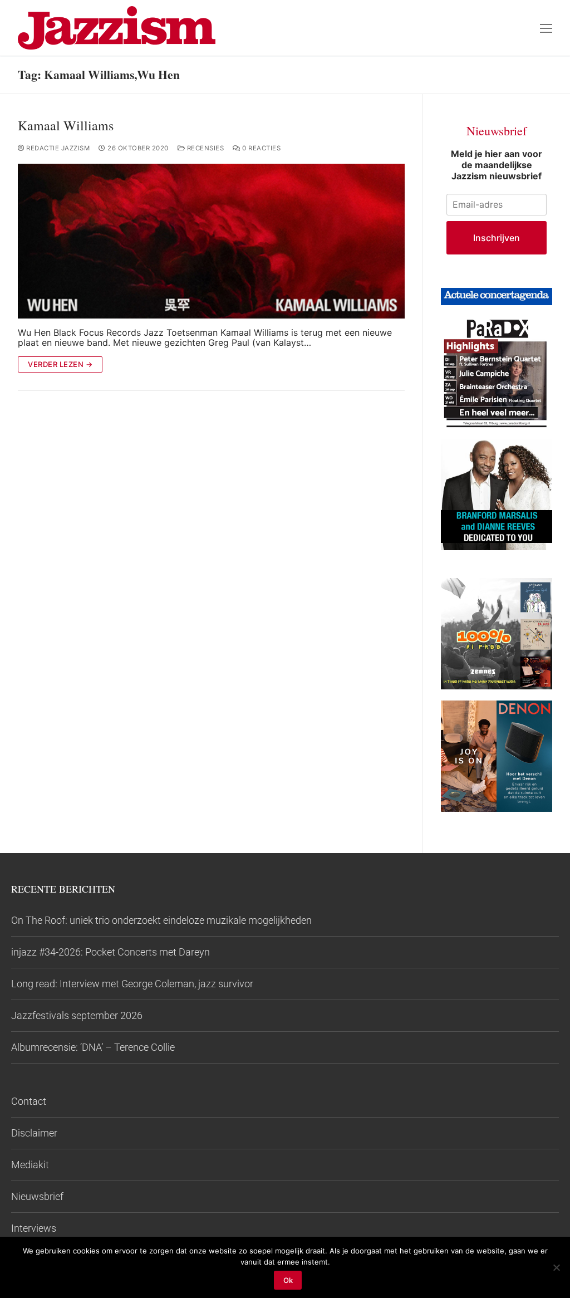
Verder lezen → (60, 364)
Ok (288, 1280)
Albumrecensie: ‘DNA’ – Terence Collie (93, 1047)
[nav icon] (546, 28)
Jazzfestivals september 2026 (76, 1015)
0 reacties (260, 148)
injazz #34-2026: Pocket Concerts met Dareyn (110, 952)
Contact (28, 1101)
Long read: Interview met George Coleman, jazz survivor (132, 984)
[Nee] (556, 1267)
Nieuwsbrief (37, 1196)
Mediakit (30, 1164)
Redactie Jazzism (57, 148)
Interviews (33, 1228)
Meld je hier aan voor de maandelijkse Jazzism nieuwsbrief (496, 165)
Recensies (204, 148)
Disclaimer (34, 1133)
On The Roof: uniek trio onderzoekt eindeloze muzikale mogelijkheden (161, 920)
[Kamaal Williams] (211, 241)
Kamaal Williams (66, 125)
